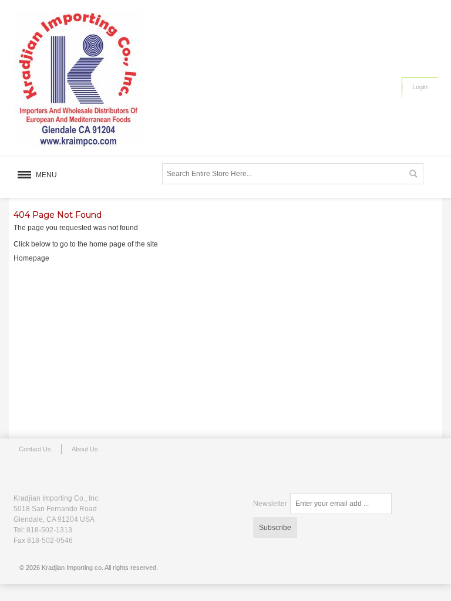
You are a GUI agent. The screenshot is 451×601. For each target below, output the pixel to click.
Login (420, 86)
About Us (85, 449)
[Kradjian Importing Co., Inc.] (78, 79)
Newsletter (270, 503)
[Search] (412, 173)
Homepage (31, 258)
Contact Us (35, 449)
